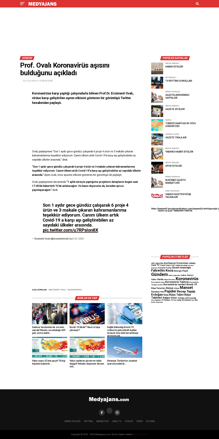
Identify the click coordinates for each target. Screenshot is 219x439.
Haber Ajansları (174, 275)
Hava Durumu (169, 279)
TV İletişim (165, 300)
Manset (186, 287)
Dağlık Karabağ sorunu (184, 265)
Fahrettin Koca (162, 270)
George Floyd (181, 271)
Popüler (170, 291)
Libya (176, 288)
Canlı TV (155, 265)
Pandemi (155, 292)
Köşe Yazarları (158, 288)
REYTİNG (88, 421)
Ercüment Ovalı (58, 290)
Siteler (174, 298)
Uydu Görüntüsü (184, 300)
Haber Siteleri (187, 275)
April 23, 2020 (76, 238)
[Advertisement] (109, 32)
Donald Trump (165, 268)
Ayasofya (159, 263)
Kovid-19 (192, 284)
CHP (173, 265)
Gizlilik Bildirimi (141, 434)
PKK (162, 292)
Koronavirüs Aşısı (158, 282)
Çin (192, 300)
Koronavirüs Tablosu (177, 282)
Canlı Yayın (165, 265)
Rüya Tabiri (176, 294)
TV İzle (174, 300)
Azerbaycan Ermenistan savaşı (179, 263)
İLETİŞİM (150, 421)
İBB (196, 300)
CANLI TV (116, 421)
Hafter (154, 279)
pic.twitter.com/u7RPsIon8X (70, 230)
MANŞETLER (102, 421)
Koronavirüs (75, 290)
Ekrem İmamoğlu (181, 267)
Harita (160, 279)
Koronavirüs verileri (174, 284)
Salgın (166, 297)
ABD (153, 263)
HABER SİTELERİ (72, 421)
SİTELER (129, 421)
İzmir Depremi (157, 302)
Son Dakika (156, 300)
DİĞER (140, 421)
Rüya (166, 295)
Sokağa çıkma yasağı (187, 298)
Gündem (159, 274)
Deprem (154, 268)
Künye (169, 287)
